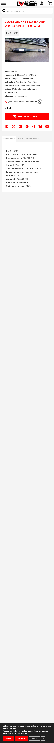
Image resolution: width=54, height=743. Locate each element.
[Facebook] (7, 126)
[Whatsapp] (42, 3)
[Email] (47, 126)
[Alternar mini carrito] (50, 3)
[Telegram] (34, 126)
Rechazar (21, 738)
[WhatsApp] (27, 126)
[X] (13, 126)
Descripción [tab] (9, 139)
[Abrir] (3, 3)
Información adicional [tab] (28, 139)
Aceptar (8, 738)
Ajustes (34, 738)
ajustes (24, 733)
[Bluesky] (40, 126)
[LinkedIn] (20, 126)
